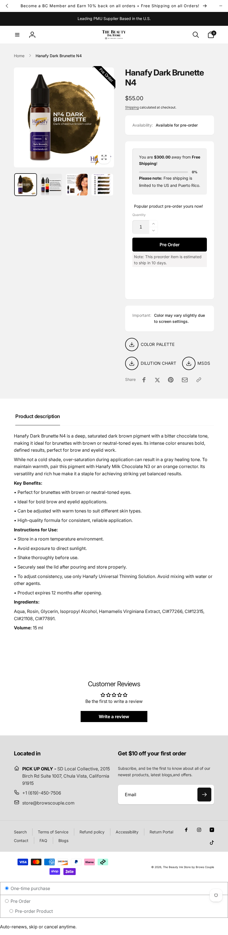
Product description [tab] (37, 416)
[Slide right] (221, 6)
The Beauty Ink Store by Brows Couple (188, 867)
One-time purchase (29, 888)
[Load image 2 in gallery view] (51, 184)
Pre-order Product (33, 911)
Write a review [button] (114, 716)
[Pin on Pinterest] (171, 380)
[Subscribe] (204, 794)
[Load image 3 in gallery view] (77, 184)
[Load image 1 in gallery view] (25, 184)
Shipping (132, 107)
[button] (17, 35)
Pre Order (20, 901)
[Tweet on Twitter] (157, 380)
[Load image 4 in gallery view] (102, 184)
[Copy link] (199, 380)
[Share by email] (184, 379)
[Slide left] (7, 6)
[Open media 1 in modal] (64, 117)
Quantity (139, 215)
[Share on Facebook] (144, 380)
